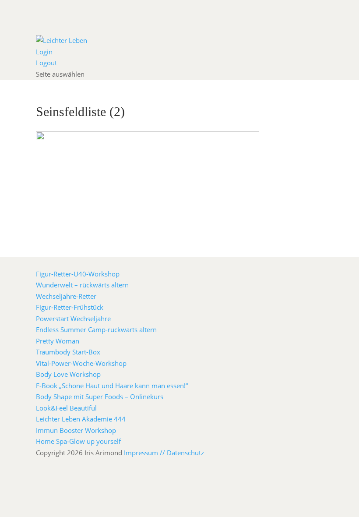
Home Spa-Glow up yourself (78, 441)
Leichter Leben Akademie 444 (81, 418)
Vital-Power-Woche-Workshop (81, 363)
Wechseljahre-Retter (66, 296)
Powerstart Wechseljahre (73, 318)
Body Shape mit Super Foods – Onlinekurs (99, 396)
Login (44, 51)
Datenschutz (185, 452)
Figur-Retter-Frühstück (69, 307)
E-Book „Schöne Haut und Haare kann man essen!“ (112, 385)
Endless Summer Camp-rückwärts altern (96, 329)
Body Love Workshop (68, 374)
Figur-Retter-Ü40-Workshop (78, 273)
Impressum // (145, 452)
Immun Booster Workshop (76, 430)
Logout (46, 62)
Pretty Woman (57, 340)
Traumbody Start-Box (68, 351)
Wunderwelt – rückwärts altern (82, 284)
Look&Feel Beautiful (66, 408)
